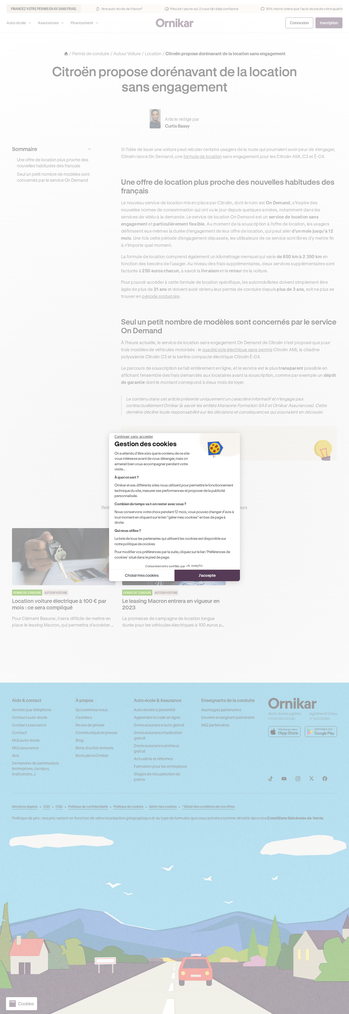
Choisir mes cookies (142, 575)
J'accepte (207, 575)
